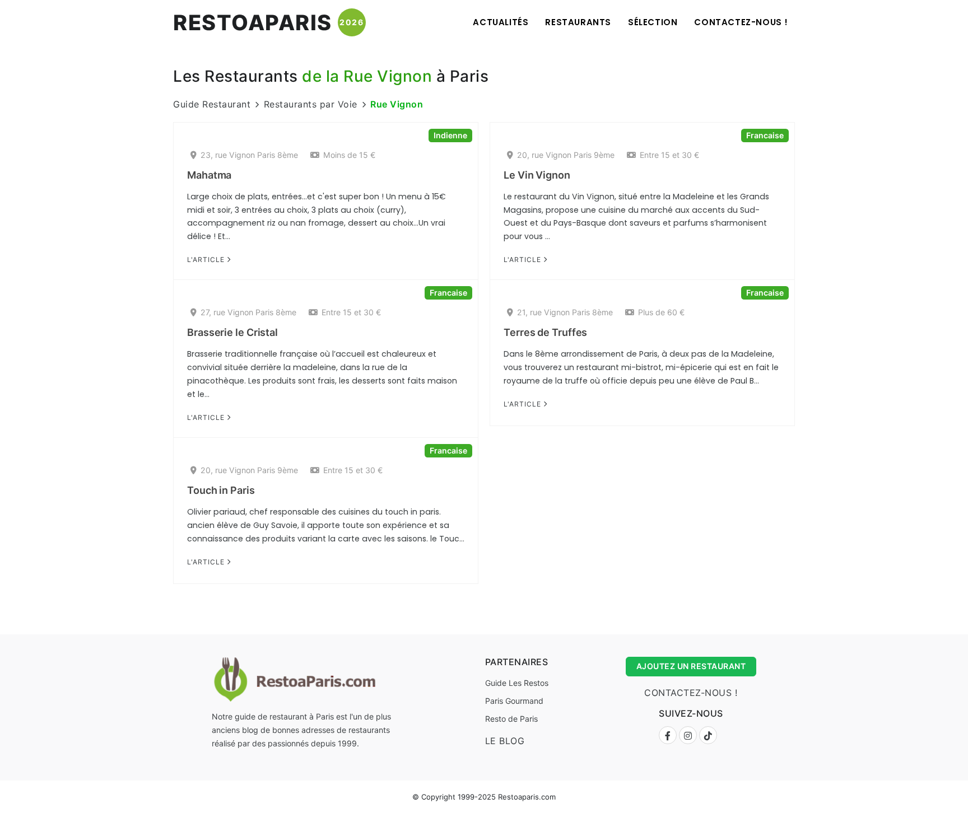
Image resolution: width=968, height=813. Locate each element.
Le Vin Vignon (537, 175)
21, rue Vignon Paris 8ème (565, 312)
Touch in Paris (221, 490)
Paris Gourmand (514, 700)
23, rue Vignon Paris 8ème (249, 155)
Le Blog (505, 740)
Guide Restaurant (211, 104)
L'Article (207, 259)
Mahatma (209, 175)
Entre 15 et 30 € (669, 155)
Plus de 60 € (661, 312)
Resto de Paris (511, 718)
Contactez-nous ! (741, 22)
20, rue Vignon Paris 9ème (566, 155)
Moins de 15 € (349, 155)
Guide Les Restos (516, 683)
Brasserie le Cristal (232, 332)
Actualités (500, 22)
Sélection (652, 22)
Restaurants (578, 22)
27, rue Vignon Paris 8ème (248, 312)
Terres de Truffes (545, 332)
